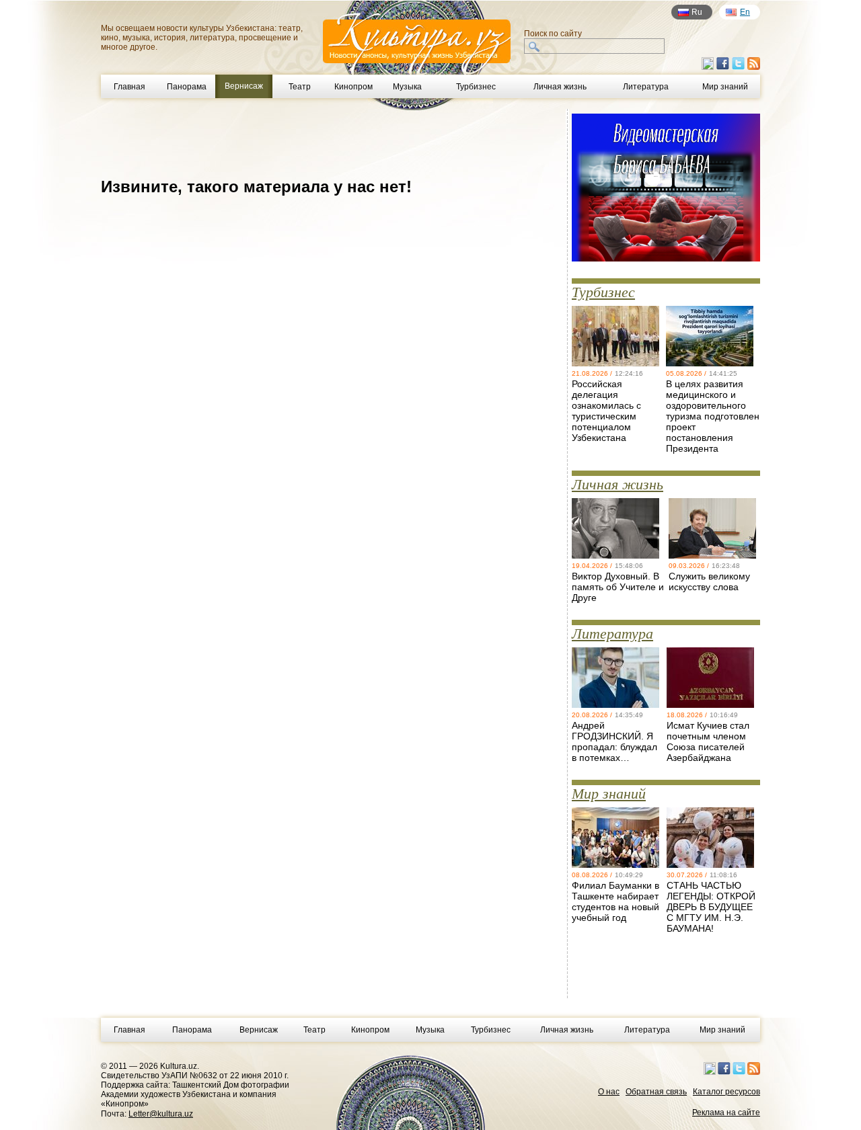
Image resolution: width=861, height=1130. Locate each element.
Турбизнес (476, 86)
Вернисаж (258, 1030)
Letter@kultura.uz (160, 1114)
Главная (129, 86)
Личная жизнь (560, 86)
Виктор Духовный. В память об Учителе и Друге (618, 587)
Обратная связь (656, 1091)
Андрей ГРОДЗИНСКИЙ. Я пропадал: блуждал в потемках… (614, 741)
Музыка (407, 86)
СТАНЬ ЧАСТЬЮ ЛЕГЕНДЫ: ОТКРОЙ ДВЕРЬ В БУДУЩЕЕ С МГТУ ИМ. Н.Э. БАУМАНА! (711, 907)
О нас (609, 1091)
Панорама (187, 86)
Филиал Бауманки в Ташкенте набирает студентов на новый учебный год (615, 901)
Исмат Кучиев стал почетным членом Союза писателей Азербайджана (708, 741)
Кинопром (353, 86)
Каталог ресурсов (726, 1091)
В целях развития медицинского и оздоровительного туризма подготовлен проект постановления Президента (712, 416)
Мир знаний (725, 86)
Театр (300, 86)
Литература (646, 86)
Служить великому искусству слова (709, 581)
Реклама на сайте (726, 1112)
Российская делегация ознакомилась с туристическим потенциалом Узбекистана (606, 410)
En (745, 12)
